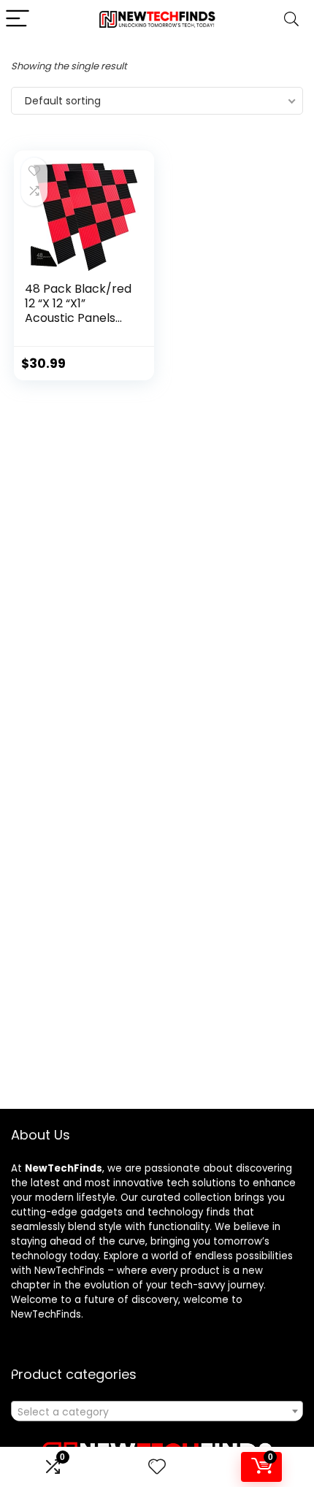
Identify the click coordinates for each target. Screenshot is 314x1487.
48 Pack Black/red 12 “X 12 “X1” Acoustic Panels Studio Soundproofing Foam (78, 325)
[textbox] (157, 1412)
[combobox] (157, 1411)
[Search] (291, 19)
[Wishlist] (157, 1467)
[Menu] (17, 19)
